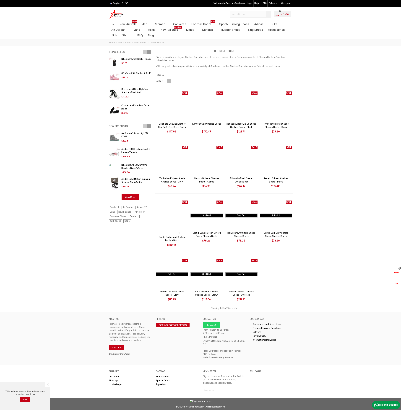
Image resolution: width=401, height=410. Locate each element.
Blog (151, 35)
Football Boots (203, 23)
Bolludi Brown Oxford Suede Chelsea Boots (241, 235)
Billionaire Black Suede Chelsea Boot (241, 180)
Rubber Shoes (230, 30)
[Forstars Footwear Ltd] (126, 14)
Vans (136, 30)
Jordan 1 (134, 216)
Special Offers (163, 380)
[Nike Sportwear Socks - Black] (114, 62)
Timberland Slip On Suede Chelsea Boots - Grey (172, 180)
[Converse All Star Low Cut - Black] (114, 110)
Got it (25, 399)
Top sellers (117, 52)
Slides (190, 30)
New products (118, 126)
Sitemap (113, 380)
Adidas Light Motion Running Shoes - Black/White (135, 181)
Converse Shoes (118, 216)
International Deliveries (264, 340)
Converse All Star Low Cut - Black (135, 107)
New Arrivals (128, 23)
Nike (274, 24)
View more (130, 197)
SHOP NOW (116, 347)
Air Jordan (118, 30)
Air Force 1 (140, 212)
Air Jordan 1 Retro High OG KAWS (134, 135)
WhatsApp (117, 384)
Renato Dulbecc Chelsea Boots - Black (276, 180)
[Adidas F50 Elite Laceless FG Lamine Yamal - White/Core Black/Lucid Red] (114, 153)
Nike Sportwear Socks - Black (136, 59)
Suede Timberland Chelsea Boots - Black (172, 239)
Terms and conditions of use (267, 324)
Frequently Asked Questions (267, 328)
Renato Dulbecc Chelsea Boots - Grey (172, 293)
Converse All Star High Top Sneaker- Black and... (134, 91)
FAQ (140, 35)
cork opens (115, 221)
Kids (114, 35)
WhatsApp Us (212, 325)
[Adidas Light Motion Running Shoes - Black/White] (114, 183)
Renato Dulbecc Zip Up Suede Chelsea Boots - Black (241, 126)
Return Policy (259, 336)
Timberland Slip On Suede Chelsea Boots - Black (276, 126)
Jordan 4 (114, 207)
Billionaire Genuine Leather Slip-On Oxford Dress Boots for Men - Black (172, 127)
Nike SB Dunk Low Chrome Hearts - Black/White (134, 167)
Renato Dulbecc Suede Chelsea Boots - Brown (206, 293)
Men (144, 24)
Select (159, 81)
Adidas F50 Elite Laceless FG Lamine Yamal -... (135, 151)
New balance (124, 212)
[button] (145, 52)
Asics (151, 30)
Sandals (207, 30)
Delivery (257, 332)
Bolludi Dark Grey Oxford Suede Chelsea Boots (276, 235)
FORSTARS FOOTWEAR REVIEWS (173, 325)
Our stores (114, 376)
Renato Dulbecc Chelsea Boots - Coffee (206, 180)
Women (160, 24)
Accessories (276, 30)
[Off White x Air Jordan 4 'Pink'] (114, 78)
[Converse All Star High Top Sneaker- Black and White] (114, 94)
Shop (125, 35)
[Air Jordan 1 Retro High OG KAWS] (114, 138)
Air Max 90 (142, 207)
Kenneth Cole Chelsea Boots (206, 124)
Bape (127, 221)
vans (112, 212)
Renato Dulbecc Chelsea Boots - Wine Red (241, 293)
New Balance (170, 29)
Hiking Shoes (254, 30)
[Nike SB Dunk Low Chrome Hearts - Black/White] (114, 165)
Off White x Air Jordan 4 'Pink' (136, 73)
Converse (179, 24)
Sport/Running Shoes (234, 24)
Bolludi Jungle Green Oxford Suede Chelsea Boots (207, 235)
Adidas (258, 24)
